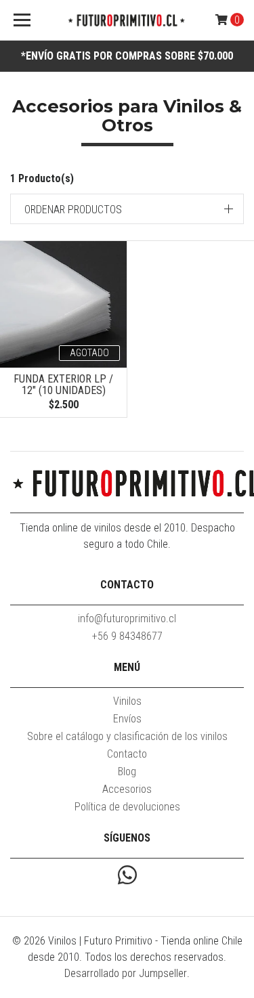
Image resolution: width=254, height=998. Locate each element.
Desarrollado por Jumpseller (125, 973)
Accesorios (127, 789)
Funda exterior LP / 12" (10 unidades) (63, 384)
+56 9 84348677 (127, 636)
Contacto (127, 753)
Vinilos (127, 701)
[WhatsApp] (127, 876)
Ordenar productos (73, 209)
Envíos (127, 718)
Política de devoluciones (127, 806)
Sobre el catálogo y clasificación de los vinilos (127, 736)
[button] (127, 209)
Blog (127, 771)
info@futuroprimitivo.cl (127, 618)
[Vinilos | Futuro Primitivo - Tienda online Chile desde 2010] (127, 20)
